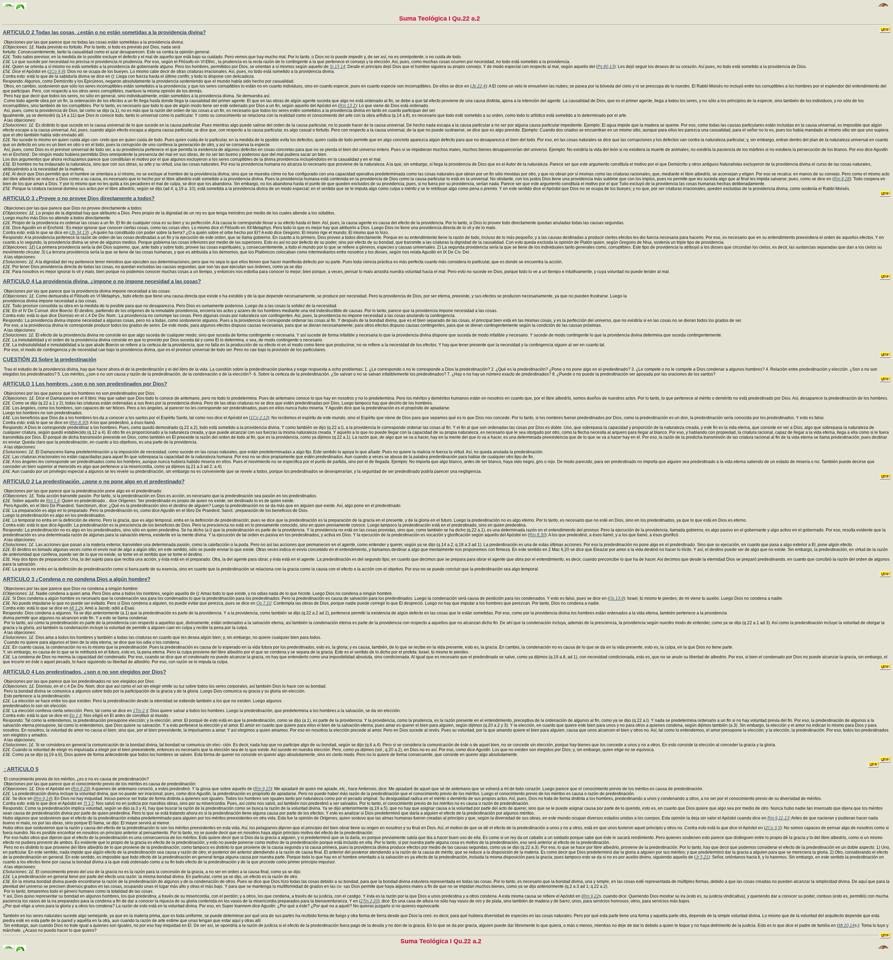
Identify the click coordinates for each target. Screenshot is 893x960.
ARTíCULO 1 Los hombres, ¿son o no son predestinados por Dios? (85, 384)
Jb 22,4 (479, 86)
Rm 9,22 (591, 896)
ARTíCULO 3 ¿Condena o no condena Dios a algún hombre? (76, 579)
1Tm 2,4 (140, 710)
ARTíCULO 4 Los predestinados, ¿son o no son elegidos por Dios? (84, 672)
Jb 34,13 (79, 232)
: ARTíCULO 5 (20, 769)
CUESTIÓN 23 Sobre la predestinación (49, 359)
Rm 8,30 (79, 422)
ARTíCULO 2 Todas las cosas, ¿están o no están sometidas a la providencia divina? (104, 32)
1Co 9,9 (56, 71)
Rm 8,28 (842, 178)
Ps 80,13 (606, 66)
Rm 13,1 (347, 105)
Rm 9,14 (43, 798)
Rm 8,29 (81, 788)
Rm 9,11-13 (778, 818)
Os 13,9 (616, 598)
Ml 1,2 (75, 608)
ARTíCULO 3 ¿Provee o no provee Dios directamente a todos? (79, 198)
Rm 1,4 (53, 500)
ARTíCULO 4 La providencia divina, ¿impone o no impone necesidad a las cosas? (102, 281)
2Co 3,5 (772, 827)
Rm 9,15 (263, 788)
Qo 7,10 (263, 603)
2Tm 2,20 (369, 901)
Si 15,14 (337, 66)
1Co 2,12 (259, 417)
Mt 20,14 (846, 925)
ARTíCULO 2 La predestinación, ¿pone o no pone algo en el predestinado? (94, 481)
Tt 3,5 (88, 803)
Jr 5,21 (702, 857)
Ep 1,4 (75, 715)
